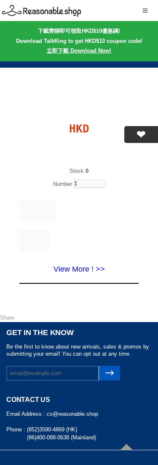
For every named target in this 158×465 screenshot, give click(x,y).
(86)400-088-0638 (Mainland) (61, 437)
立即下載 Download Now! (79, 51)
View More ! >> (79, 269)
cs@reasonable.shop (72, 414)
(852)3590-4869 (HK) (52, 429)
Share (7, 317)
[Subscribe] (109, 373)
